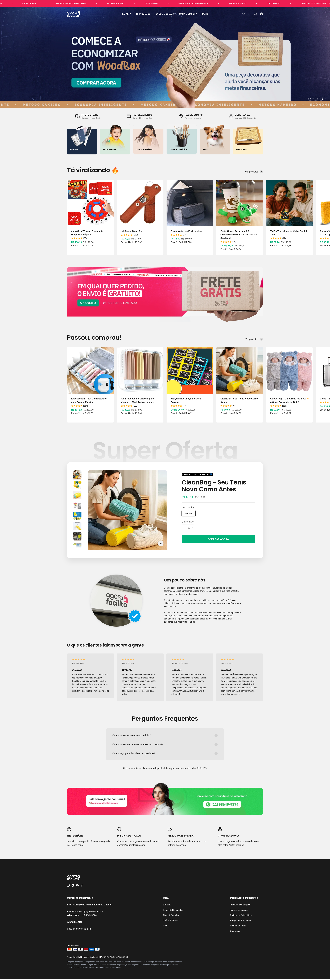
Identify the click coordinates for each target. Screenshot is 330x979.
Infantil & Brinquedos (173, 910)
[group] (165, 799)
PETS (205, 14)
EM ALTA (126, 14)
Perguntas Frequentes (240, 920)
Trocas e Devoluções (240, 905)
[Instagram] (68, 886)
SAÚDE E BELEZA (165, 14)
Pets (165, 926)
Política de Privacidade (241, 915)
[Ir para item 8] (77, 547)
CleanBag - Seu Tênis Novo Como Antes (214, 485)
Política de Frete (238, 926)
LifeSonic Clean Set (132, 231)
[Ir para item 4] (77, 505)
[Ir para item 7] (77, 536)
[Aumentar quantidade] (192, 527)
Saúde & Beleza (170, 920)
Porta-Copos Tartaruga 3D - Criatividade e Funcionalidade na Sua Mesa (238, 234)
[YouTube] (77, 886)
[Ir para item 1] (77, 474)
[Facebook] (73, 886)
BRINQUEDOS (143, 14)
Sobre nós (235, 931)
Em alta (166, 905)
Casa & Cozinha (171, 915)
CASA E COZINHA (188, 14)
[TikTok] (82, 886)
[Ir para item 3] (77, 495)
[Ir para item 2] (77, 485)
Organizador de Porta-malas (186, 231)
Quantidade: (188, 521)
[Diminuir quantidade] (183, 527)
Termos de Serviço (239, 910)
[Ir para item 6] (77, 526)
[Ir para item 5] (77, 516)
